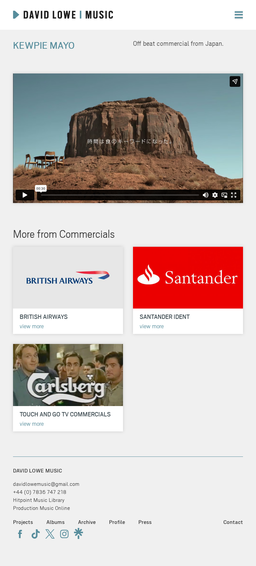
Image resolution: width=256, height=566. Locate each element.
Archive (87, 522)
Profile (117, 522)
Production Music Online (41, 508)
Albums (55, 522)
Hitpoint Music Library (39, 500)
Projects (23, 522)
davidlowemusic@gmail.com (46, 484)
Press (145, 522)
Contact (233, 522)
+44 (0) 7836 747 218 (39, 492)
